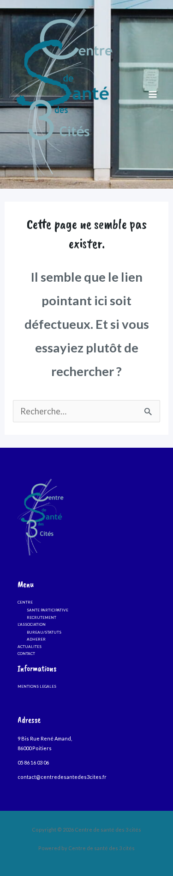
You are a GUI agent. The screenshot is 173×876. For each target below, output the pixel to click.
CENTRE (25, 602)
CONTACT (26, 653)
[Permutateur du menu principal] (153, 94)
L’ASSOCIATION (32, 624)
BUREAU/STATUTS (44, 632)
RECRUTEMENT (41, 617)
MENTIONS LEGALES (37, 686)
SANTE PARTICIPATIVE (47, 610)
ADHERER (36, 639)
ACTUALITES (30, 646)
